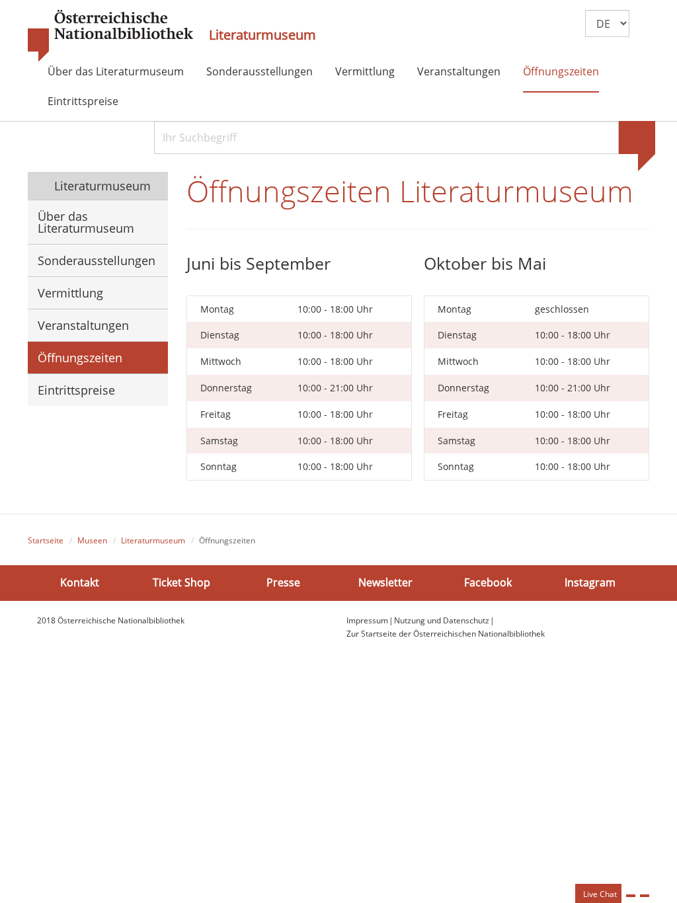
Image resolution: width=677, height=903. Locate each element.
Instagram (590, 582)
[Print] (630, 895)
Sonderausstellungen (259, 71)
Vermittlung (365, 71)
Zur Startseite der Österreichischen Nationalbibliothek (445, 633)
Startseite (45, 540)
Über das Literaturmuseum (116, 71)
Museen (92, 540)
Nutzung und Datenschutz (441, 620)
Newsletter (385, 582)
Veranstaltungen (458, 71)
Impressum (367, 620)
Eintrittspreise (83, 101)
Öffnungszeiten (561, 71)
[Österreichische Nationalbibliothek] (110, 36)
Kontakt (79, 582)
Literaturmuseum (262, 35)
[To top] (644, 895)
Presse (283, 582)
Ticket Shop (181, 582)
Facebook (488, 582)
